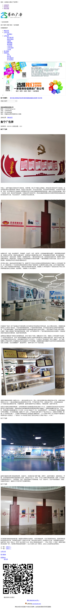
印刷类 (9, 41)
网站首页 (6, 30)
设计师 (9, 56)
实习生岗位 (10, 59)
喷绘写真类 (10, 39)
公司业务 (6, 36)
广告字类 (9, 46)
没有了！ (8, 547)
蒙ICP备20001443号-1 (33, 600)
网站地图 (6, 8)
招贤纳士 (6, 53)
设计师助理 (10, 58)
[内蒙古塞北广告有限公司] (12, 18)
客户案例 (6, 51)
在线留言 (6, 5)
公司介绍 (6, 32)
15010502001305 (36, 603)
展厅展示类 (10, 37)
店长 (8, 54)
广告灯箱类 (10, 47)
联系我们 (6, 6)
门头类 (9, 49)
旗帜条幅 (9, 42)
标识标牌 (9, 44)
